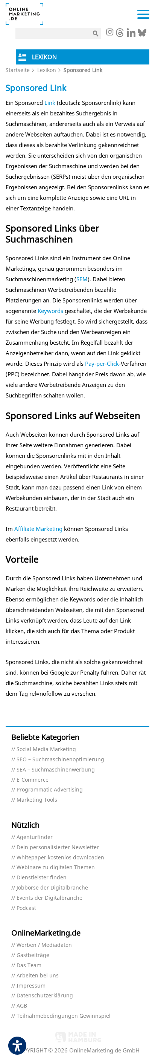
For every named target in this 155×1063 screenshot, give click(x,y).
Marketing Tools (37, 800)
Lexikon (46, 70)
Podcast (26, 908)
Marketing (49, 528)
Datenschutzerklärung (45, 995)
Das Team (29, 965)
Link (49, 102)
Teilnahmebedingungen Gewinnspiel (64, 1016)
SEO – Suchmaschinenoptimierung (60, 759)
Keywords (50, 310)
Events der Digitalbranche (49, 898)
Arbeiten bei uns (38, 975)
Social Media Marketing (46, 749)
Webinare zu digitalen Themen (56, 867)
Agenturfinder (35, 837)
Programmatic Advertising (50, 790)
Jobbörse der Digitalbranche (52, 888)
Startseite (18, 70)
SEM (82, 279)
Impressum (31, 986)
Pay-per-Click (102, 363)
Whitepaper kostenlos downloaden (60, 857)
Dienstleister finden (42, 877)
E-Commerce (33, 780)
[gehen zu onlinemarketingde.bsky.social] (142, 35)
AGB (22, 1006)
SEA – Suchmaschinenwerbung (56, 770)
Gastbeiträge (33, 955)
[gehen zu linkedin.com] (131, 35)
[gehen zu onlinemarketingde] (109, 33)
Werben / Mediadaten (44, 945)
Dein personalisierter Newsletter (58, 847)
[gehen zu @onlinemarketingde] (119, 35)
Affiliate (24, 528)
